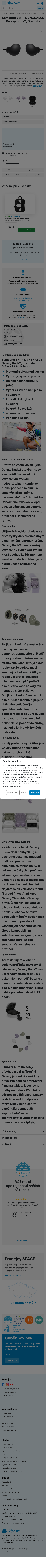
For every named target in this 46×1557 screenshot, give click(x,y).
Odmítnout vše (12, 792)
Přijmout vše (34, 792)
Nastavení (24, 792)
